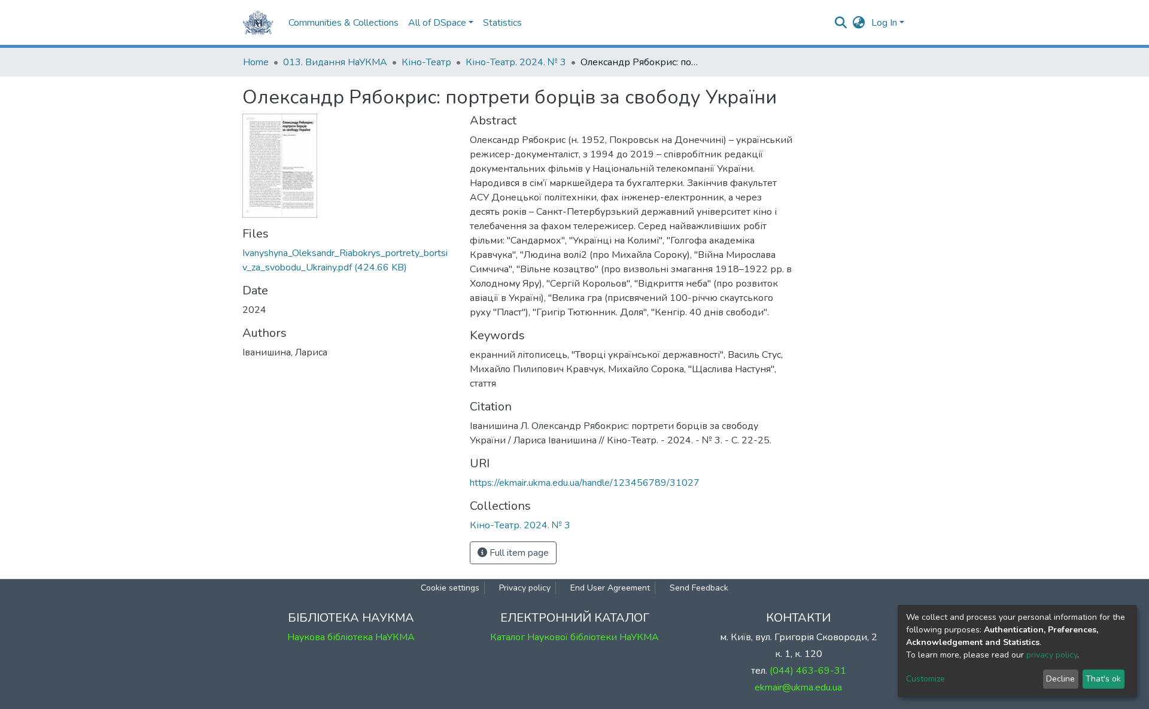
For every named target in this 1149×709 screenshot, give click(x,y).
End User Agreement (610, 588)
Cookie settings (450, 588)
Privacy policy (525, 588)
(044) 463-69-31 (808, 670)
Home (256, 62)
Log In (884, 22)
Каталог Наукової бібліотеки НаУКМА (574, 637)
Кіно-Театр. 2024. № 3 (516, 62)
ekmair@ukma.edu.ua (798, 687)
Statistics (502, 22)
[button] (859, 23)
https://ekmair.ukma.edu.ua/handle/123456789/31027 (585, 482)
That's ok (1103, 678)
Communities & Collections (343, 22)
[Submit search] (841, 23)
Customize (925, 678)
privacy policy (1051, 655)
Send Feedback (699, 588)
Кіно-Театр (426, 62)
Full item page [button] (518, 552)
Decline (1060, 678)
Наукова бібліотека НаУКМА (351, 637)
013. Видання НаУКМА (335, 62)
